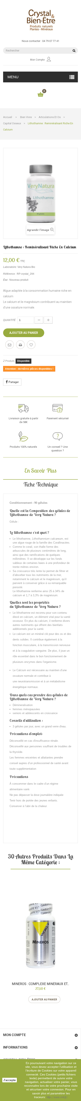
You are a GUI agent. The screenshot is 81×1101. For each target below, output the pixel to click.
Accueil (7, 117)
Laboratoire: (10, 267)
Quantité (9, 320)
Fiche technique (40, 484)
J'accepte (9, 1080)
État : (6, 279)
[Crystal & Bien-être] (40, 20)
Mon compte (37, 59)
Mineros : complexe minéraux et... (40, 984)
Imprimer (20, 344)
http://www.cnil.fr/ (57, 1097)
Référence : (9, 273)
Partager (13, 382)
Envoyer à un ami (9, 344)
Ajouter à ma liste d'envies (31, 344)
